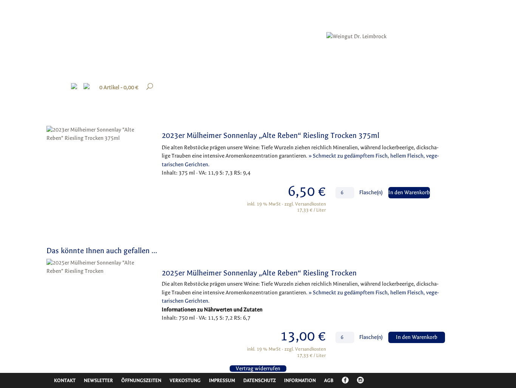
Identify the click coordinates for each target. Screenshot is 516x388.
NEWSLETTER (98, 380)
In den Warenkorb (409, 192)
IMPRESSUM (222, 380)
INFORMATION (300, 380)
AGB (329, 380)
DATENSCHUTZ (259, 380)
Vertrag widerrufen (258, 368)
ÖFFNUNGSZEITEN (141, 380)
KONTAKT (65, 380)
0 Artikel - (118, 87)
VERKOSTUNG (185, 380)
